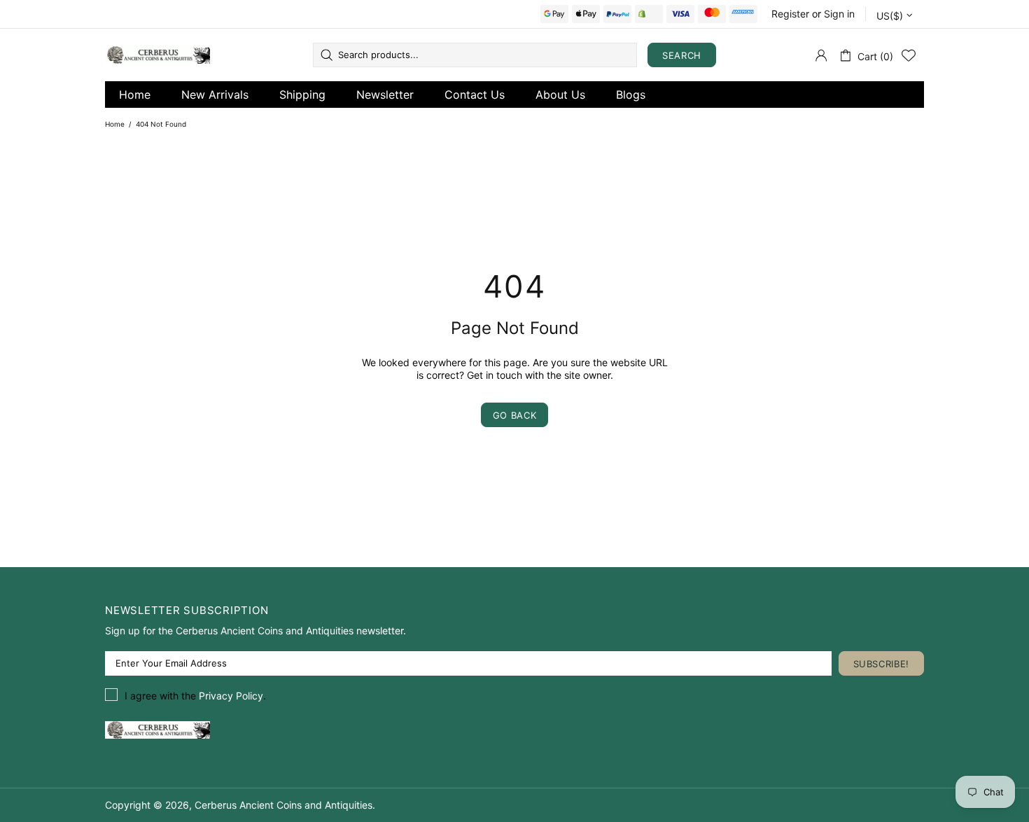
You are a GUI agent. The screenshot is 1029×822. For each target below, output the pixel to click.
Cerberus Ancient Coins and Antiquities (157, 55)
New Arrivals (214, 95)
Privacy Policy (231, 696)
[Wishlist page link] (909, 55)
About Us (560, 95)
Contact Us (474, 95)
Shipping (302, 95)
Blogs (630, 95)
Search (681, 55)
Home (134, 95)
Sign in (839, 14)
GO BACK (515, 415)
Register (790, 14)
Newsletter (385, 95)
